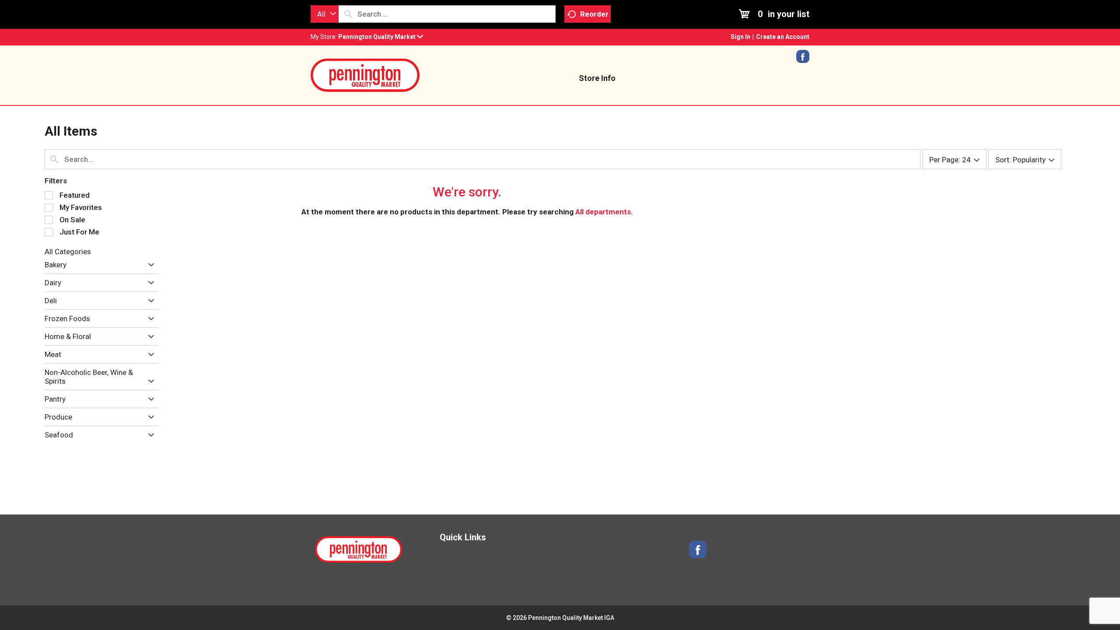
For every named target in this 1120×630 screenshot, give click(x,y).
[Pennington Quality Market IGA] (365, 74)
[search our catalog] (348, 14)
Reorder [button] (594, 14)
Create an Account (782, 36)
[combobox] (325, 14)
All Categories (68, 251)
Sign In (740, 36)
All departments (603, 211)
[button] (380, 36)
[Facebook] (802, 59)
